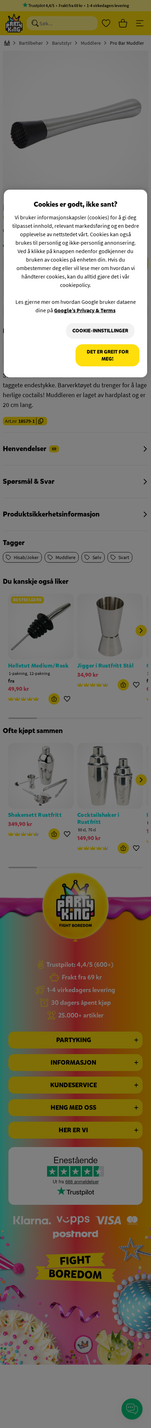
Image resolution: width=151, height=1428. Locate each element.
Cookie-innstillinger (100, 330)
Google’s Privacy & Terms (85, 310)
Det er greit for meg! (108, 355)
